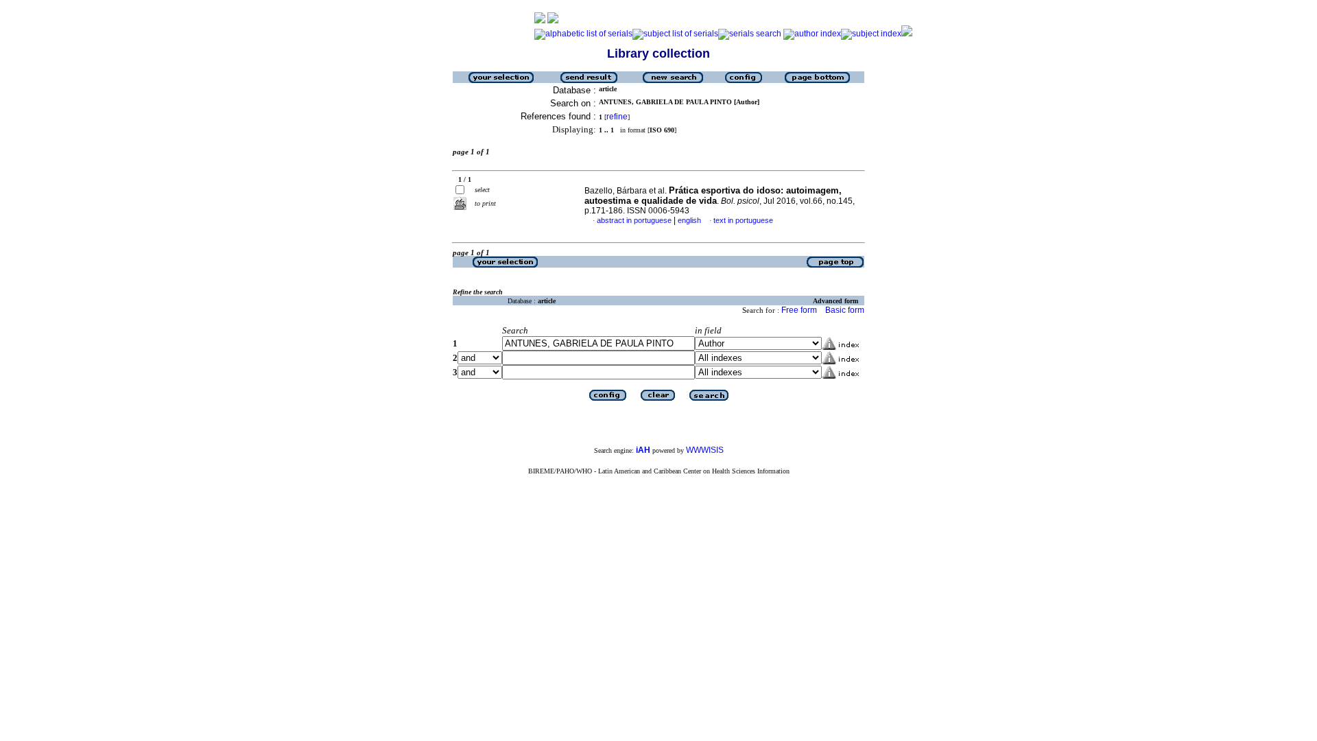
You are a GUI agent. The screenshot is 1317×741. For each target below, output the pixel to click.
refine (617, 116)
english (689, 220)
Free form (799, 310)
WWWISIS (705, 450)
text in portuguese (743, 220)
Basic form (844, 310)
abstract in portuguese (634, 220)
